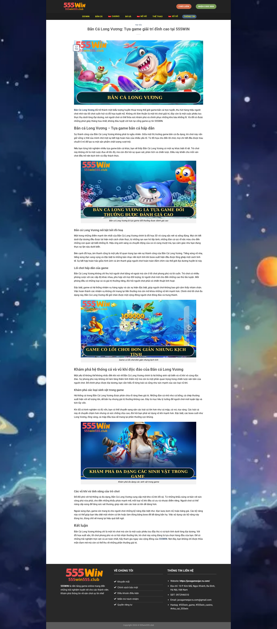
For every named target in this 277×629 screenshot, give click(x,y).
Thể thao (157, 16)
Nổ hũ (144, 16)
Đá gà (128, 16)
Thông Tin (189, 16)
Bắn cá (99, 16)
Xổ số (175, 16)
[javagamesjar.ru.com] (75, 6)
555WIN (86, 16)
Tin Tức (138, 25)
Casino (115, 16)
